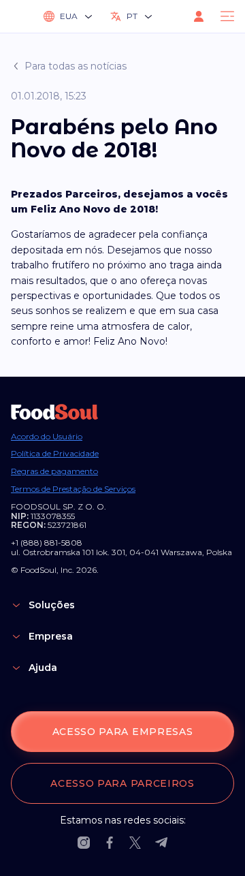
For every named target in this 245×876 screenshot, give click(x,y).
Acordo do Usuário (46, 436)
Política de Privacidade (55, 453)
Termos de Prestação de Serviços (73, 489)
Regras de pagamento (54, 471)
